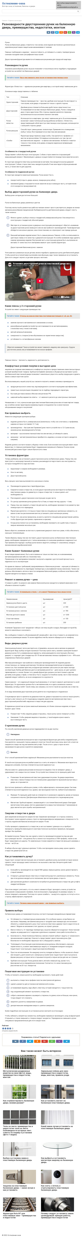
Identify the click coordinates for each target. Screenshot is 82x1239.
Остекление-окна (13, 3)
